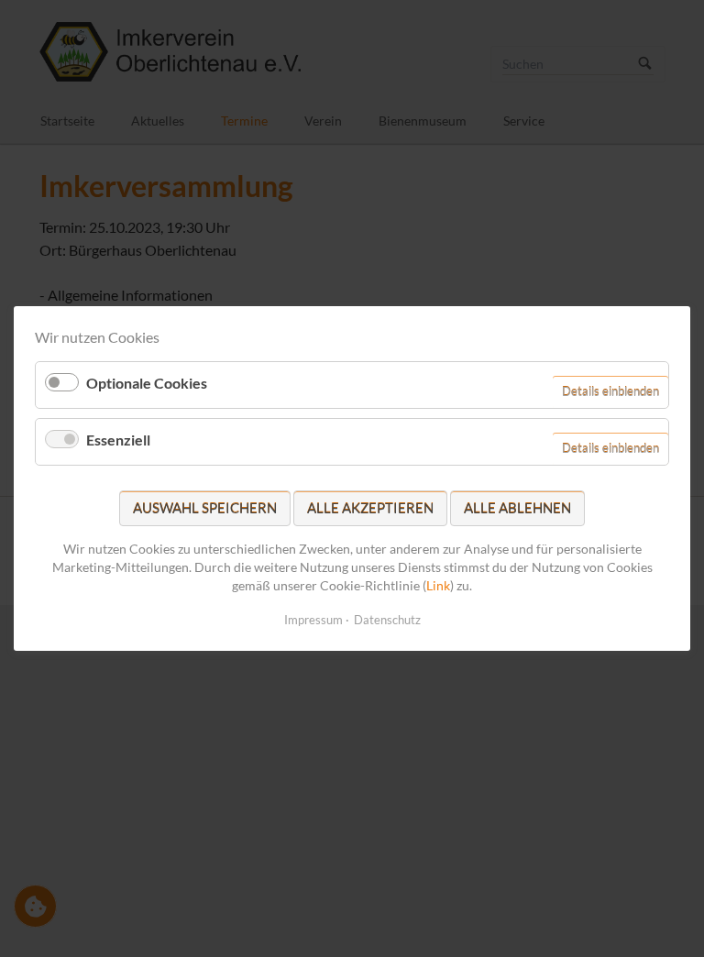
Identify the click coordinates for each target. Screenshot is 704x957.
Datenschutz (387, 619)
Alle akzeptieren (370, 508)
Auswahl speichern (205, 508)
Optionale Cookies (146, 382)
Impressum (313, 619)
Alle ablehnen (517, 508)
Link (438, 584)
